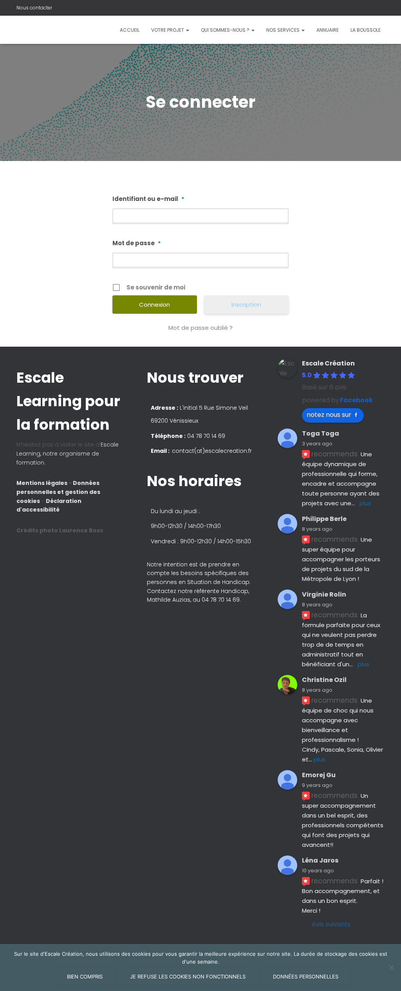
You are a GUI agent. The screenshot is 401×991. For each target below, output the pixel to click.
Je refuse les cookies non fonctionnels (188, 976)
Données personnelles (305, 976)
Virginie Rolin (324, 594)
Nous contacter (34, 7)
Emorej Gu (319, 774)
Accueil (129, 30)
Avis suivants (331, 924)
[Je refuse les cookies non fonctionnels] (391, 967)
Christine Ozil (324, 679)
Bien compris (85, 976)
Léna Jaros (320, 860)
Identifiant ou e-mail (148, 199)
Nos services (283, 30)
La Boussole (365, 30)
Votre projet (168, 30)
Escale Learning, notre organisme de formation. (67, 453)
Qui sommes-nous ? (226, 30)
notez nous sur (329, 414)
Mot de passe (136, 243)
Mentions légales (42, 483)
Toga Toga (320, 433)
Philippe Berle (324, 518)
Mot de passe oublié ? (200, 328)
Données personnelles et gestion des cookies (58, 492)
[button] (200, 495)
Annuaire (327, 30)
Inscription (246, 304)
